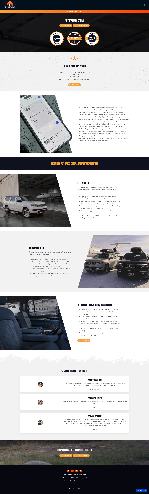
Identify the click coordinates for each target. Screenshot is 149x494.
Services (82, 5)
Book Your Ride (119, 5)
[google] (80, 471)
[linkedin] (76, 471)
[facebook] (68, 471)
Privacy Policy (78, 474)
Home (56, 5)
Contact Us (107, 5)
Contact (84, 474)
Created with (74, 488)
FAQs (72, 474)
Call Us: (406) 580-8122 (136, 5)
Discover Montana (94, 5)
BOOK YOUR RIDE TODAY (67, 478)
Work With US (72, 5)
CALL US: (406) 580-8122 (81, 478)
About (62, 5)
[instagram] (72, 471)
